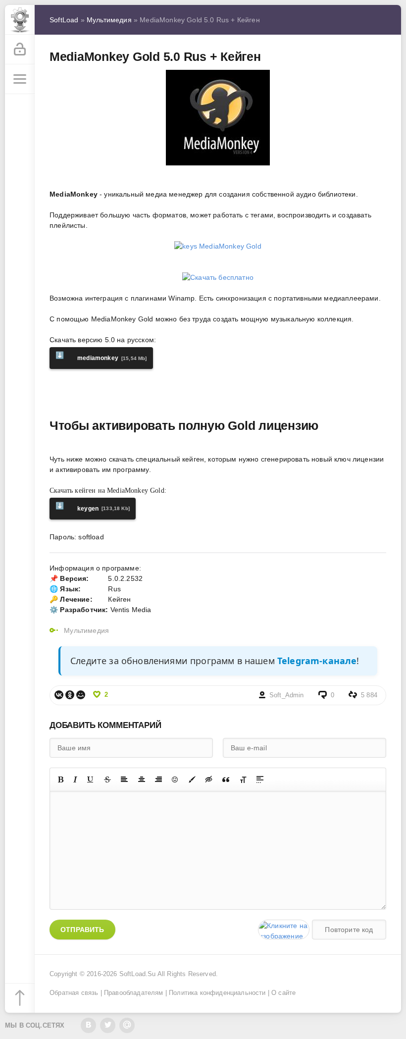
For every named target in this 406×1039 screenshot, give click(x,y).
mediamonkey (101, 356)
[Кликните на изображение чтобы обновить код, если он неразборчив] (283, 929)
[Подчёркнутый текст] (90, 779)
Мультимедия (86, 630)
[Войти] (20, 49)
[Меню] (20, 79)
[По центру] (141, 779)
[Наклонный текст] (75, 779)
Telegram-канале (317, 661)
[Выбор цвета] (192, 779)
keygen (92, 507)
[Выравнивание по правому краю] (158, 779)
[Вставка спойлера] (260, 779)
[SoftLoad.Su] (20, 20)
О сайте (283, 992)
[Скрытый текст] (209, 779)
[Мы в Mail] (127, 1025)
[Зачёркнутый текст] (107, 779)
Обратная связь (74, 992)
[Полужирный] (60, 779)
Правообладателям (133, 992)
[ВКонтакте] (58, 694)
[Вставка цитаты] (225, 779)
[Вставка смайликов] (175, 779)
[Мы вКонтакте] (88, 1025)
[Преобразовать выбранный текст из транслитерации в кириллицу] (243, 779)
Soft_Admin (286, 695)
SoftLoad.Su (137, 974)
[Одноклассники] (69, 694)
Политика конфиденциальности (217, 992)
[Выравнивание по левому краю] (124, 779)
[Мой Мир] (80, 694)
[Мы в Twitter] (107, 1025)
